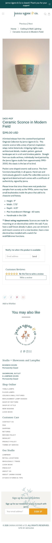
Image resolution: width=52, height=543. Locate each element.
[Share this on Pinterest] (17, 297)
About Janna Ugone (11, 474)
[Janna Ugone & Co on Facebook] (21, 352)
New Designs (8, 409)
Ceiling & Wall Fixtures (13, 395)
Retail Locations (10, 458)
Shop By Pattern (10, 402)
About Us (6, 471)
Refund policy (9, 435)
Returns (6, 432)
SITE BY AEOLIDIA (26, 528)
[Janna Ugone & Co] (26, 14)
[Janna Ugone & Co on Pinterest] (24, 352)
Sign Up (38, 511)
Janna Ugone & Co (18, 525)
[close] (49, 4)
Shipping (6, 428)
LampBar (6, 455)
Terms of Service (10, 445)
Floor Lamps (8, 392)
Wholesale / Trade (11, 461)
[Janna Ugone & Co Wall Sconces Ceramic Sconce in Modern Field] (26, 74)
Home (13, 29)
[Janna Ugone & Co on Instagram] (27, 352)
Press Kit (6, 468)
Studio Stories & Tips (12, 478)
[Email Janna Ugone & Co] (30, 352)
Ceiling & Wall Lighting (30, 29)
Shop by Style (9, 405)
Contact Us (8, 422)
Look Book (7, 412)
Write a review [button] (26, 277)
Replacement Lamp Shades (14, 399)
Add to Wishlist (9, 303)
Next (30, 23)
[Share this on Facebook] (11, 297)
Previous (23, 23)
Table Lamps (8, 389)
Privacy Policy (9, 441)
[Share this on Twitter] (5, 297)
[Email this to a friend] (23, 297)
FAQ (4, 425)
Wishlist (6, 438)
